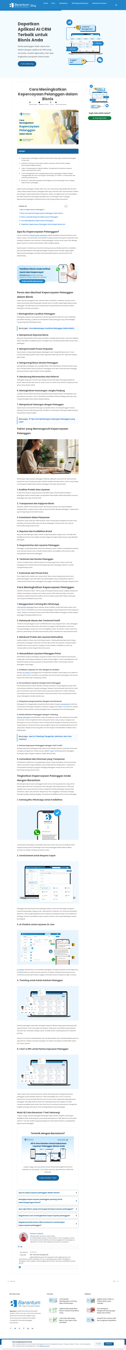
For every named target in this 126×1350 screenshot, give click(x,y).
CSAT (52, 751)
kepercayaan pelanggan (38, 235)
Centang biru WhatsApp (25, 607)
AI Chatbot (26, 672)
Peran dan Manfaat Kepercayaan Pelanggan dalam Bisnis (42, 213)
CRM (56, 104)
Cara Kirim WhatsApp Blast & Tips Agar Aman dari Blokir (68, 1320)
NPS (26, 753)
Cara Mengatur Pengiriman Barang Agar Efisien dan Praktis (106, 1311)
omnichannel (65, 704)
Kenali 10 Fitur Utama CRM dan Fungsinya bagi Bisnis (106, 1319)
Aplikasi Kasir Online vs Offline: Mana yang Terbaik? (105, 1301)
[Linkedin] (21, 1247)
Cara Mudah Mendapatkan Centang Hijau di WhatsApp (68, 1301)
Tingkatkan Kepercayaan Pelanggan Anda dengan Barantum (43, 224)
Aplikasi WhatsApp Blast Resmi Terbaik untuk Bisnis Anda (69, 1311)
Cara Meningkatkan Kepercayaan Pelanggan (37, 221)
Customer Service (62, 104)
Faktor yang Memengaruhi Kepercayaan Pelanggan (39, 217)
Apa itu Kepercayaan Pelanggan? (32, 210)
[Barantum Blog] (23, 5)
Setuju (109, 1344)
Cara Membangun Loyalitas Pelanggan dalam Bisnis (51, 328)
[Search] (116, 5)
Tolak (98, 1344)
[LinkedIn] (20, 1267)
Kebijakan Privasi (44, 1346)
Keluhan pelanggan (23, 717)
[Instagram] (19, 1247)
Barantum (13, 1311)
